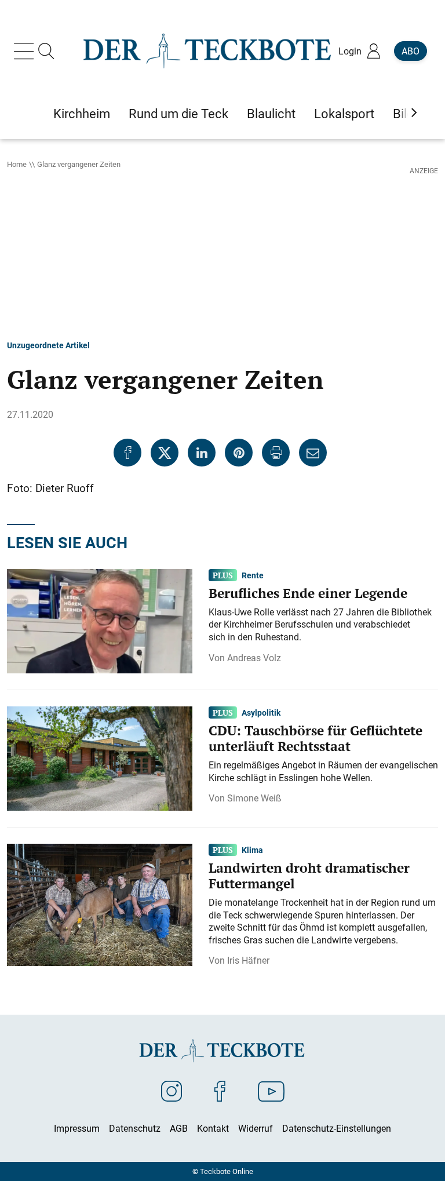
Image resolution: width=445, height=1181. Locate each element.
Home (17, 164)
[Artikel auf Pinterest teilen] (239, 452)
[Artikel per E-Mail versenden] (313, 452)
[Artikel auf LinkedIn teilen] (202, 452)
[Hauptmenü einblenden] (26, 51)
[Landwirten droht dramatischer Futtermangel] (99, 904)
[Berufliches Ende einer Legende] (99, 620)
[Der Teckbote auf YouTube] (271, 1091)
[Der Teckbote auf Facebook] (219, 1091)
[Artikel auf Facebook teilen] (127, 452)
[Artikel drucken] (276, 452)
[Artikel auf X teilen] (164, 452)
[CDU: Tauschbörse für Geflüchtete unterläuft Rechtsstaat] (99, 757)
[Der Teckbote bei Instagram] (171, 1091)
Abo (411, 51)
